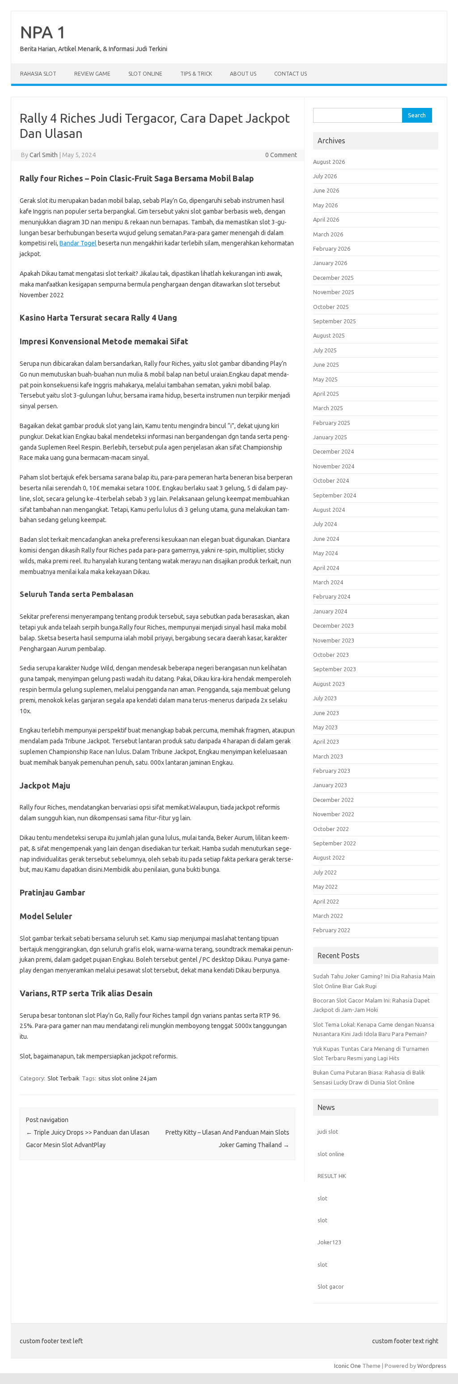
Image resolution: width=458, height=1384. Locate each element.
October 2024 (331, 480)
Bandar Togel (78, 243)
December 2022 (333, 800)
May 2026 (325, 205)
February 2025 (331, 423)
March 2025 (328, 408)
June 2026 (326, 190)
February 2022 (331, 930)
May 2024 (325, 553)
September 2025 (334, 321)
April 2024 (326, 568)
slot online (331, 1154)
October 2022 (331, 829)
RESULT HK (332, 1176)
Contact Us (290, 74)
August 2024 (329, 509)
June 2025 (326, 364)
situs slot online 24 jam (127, 1078)
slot (322, 1198)
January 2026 (330, 263)
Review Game (92, 74)
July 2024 (325, 524)
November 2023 (333, 640)
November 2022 (333, 814)
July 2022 (325, 872)
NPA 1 (43, 31)
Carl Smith (44, 155)
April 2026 (326, 219)
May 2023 (325, 727)
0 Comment (281, 155)
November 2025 (333, 292)
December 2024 (333, 451)
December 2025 (333, 277)
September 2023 (334, 669)
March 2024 (328, 582)
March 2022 (328, 916)
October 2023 (331, 654)
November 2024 (333, 466)
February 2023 (331, 770)
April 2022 (326, 901)
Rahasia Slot (38, 74)
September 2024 (334, 495)
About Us (243, 74)
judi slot (328, 1131)
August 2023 (329, 684)
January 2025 (330, 437)
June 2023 (326, 713)
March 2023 (328, 756)
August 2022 (329, 857)
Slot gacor (331, 1286)
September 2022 (334, 843)
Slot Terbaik (63, 1078)
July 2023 (325, 698)
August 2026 (329, 162)
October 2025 (331, 307)
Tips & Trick (196, 74)
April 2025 (326, 393)
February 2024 (331, 596)
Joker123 (329, 1242)
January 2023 (330, 785)
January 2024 (330, 611)
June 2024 (326, 539)
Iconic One (347, 1366)
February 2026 (331, 248)
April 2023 (326, 741)
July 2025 (325, 350)
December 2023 (333, 625)
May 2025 (325, 379)
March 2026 (328, 234)
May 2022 (325, 886)
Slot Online (145, 74)
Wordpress (431, 1366)
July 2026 (325, 176)
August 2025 (329, 335)
